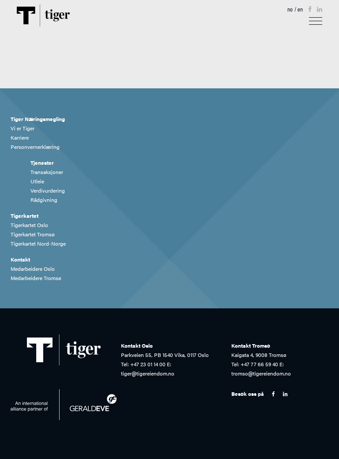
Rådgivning (45, 200)
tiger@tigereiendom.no (147, 373)
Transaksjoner (48, 172)
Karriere (21, 137)
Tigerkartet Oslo (31, 225)
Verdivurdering (49, 190)
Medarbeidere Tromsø (37, 278)
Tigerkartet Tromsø (34, 234)
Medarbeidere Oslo (34, 269)
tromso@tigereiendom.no (261, 373)
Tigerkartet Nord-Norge (40, 243)
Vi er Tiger (24, 128)
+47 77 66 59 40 (259, 364)
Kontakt (22, 259)
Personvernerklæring (37, 147)
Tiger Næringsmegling (39, 119)
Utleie (38, 181)
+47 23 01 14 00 (148, 364)
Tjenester (43, 163)
